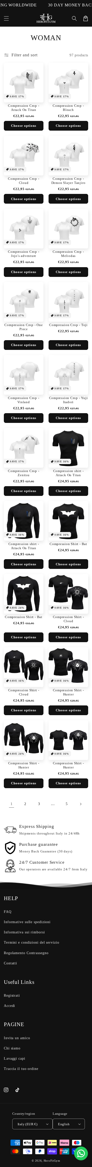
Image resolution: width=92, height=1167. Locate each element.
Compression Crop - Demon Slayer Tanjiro (68, 181)
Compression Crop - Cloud (23, 181)
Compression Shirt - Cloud (68, 619)
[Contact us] (81, 1153)
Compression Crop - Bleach (68, 108)
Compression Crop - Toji (68, 325)
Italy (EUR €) (27, 1124)
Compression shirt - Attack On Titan (68, 473)
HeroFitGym (52, 1160)
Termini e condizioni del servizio (31, 942)
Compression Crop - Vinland (23, 400)
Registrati (12, 995)
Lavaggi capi (14, 1058)
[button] (6, 18)
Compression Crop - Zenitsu (23, 473)
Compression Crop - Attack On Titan (23, 108)
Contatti (10, 963)
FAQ (8, 912)
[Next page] (80, 804)
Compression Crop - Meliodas (68, 254)
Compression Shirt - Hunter (68, 692)
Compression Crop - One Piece (23, 327)
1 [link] (11, 804)
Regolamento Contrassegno (26, 953)
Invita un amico (17, 1038)
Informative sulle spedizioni (27, 922)
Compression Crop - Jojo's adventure (23, 254)
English (64, 1124)
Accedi (9, 1006)
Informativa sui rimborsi (24, 932)
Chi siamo (12, 1048)
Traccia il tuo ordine (21, 1069)
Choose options (23, 126)
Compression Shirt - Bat (68, 544)
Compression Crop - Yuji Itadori (68, 400)
